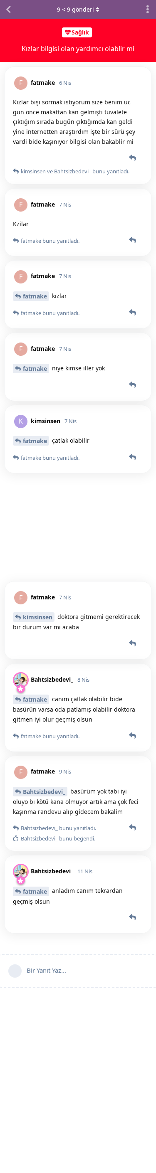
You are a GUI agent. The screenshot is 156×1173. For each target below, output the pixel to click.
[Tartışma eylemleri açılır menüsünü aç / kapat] (147, 9)
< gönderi (75, 9)
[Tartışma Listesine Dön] (8, 9)
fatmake (35, 296)
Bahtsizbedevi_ (44, 792)
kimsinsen (37, 617)
